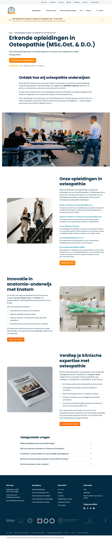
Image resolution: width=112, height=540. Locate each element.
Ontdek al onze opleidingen (22, 60)
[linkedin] (91, 508)
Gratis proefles (51, 11)
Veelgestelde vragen (65, 499)
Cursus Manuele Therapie (69, 226)
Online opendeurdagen (68, 11)
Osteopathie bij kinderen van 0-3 (71, 238)
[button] (56, 139)
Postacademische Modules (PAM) (72, 247)
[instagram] (87, 508)
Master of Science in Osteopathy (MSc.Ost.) (75, 205)
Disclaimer (9, 533)
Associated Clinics (64, 502)
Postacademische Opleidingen (42, 499)
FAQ (81, 11)
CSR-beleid (61, 505)
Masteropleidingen (38, 489)
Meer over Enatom (15, 339)
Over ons (61, 2)
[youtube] (94, 508)
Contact (85, 2)
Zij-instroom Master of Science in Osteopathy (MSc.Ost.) (80, 217)
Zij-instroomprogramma (40, 493)
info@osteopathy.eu (13, 497)
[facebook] (84, 508)
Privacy (66, 533)
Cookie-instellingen (83, 533)
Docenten (53, 2)
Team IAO (44, 2)
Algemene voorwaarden (21, 533)
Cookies (72, 533)
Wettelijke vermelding (37, 533)
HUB (70, 2)
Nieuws (88, 11)
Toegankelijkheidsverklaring (54, 533)
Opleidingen (36, 11)
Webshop (77, 2)
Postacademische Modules (41, 496)
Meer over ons (67, 263)
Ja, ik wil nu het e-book (70, 424)
